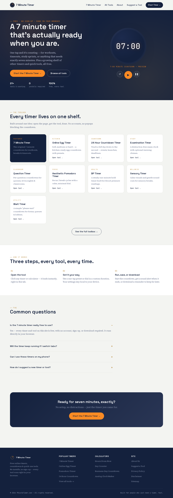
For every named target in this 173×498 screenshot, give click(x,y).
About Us (135, 461)
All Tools (109, 5)
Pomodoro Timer (67, 471)
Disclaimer (136, 476)
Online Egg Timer (67, 466)
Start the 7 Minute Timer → (27, 73)
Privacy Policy (138, 471)
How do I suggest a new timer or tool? (30, 367)
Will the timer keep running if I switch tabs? (33, 346)
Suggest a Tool (134, 5)
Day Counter (101, 466)
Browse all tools (58, 73)
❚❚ (136, 74)
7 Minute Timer (25, 5)
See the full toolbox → (86, 231)
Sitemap (135, 481)
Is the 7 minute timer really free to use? (31, 325)
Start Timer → (154, 5)
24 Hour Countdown (68, 476)
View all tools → (66, 481)
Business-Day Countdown (107, 471)
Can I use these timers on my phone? (30, 356)
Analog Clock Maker (104, 476)
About (120, 5)
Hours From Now (103, 461)
